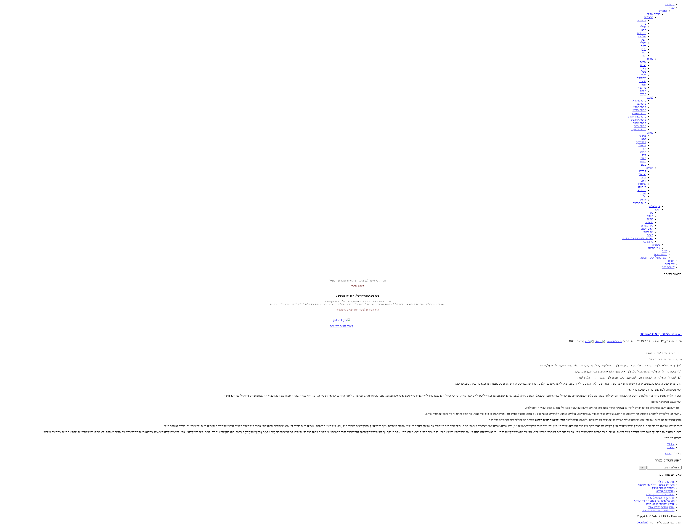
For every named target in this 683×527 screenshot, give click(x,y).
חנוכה (650, 215)
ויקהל (643, 90)
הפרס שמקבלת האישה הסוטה (658, 510)
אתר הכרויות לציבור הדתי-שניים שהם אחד (358, 301)
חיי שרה (641, 33)
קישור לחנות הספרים (357, 315)
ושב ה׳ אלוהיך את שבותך (661, 333)
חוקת (643, 151)
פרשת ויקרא (639, 100)
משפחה (656, 244)
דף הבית (669, 4)
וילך (644, 196)
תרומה (642, 81)
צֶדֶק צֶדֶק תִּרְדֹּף (666, 481)
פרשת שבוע (653, 13)
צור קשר (669, 263)
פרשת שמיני (639, 106)
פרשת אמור (639, 122)
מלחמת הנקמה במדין (663, 487)
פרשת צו (641, 103)
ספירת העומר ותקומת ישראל (637, 238)
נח (645, 23)
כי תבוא (641, 190)
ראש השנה (647, 228)
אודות (671, 260)
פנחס (643, 158)
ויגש (644, 52)
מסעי (643, 164)
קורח (643, 148)
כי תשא (642, 87)
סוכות (650, 235)
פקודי (643, 94)
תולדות (642, 36)
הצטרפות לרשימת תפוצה (653, 257)
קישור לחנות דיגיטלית (341, 326)
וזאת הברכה (639, 203)
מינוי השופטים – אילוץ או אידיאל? (656, 484)
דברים (649, 167)
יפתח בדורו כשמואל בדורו (660, 497)
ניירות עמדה (660, 254)
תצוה (643, 84)
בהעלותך (641, 142)
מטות (643, 161)
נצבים (643, 193)
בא (644, 68)
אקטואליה (654, 206)
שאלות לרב (668, 267)
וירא (643, 30)
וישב (643, 46)
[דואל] (589, 341)
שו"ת (664, 251)
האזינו (643, 199)
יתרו (643, 74)
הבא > (670, 447)
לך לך (643, 26)
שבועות (649, 222)
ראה (643, 180)
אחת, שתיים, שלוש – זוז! (661, 507)
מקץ (643, 49)
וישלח (643, 42)
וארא (643, 65)
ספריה (671, 7)
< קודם (670, 444)
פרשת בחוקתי (638, 129)
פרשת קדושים (638, 119)
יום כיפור (648, 231)
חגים (657, 209)
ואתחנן (642, 174)
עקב (643, 177)
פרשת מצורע (639, 113)
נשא (643, 138)
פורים (650, 219)
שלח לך (642, 145)
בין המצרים (647, 225)
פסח (650, 212)
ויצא (643, 39)
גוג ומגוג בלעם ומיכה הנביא (660, 494)
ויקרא (650, 97)
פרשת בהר (640, 126)
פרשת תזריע (639, 110)
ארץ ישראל (654, 247)
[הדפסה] (600, 341)
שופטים (642, 183)
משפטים (641, 78)
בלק (644, 154)
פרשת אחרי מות (637, 116)
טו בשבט (648, 241)
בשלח (643, 71)
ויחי (644, 55)
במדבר (649, 132)
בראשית (648, 17)
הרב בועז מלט (614, 341)
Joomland (642, 522)
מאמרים (662, 10)
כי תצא (642, 187)
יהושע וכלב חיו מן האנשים (660, 503)
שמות (650, 58)
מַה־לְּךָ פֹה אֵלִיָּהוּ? (665, 491)
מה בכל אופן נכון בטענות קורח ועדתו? (654, 500)
